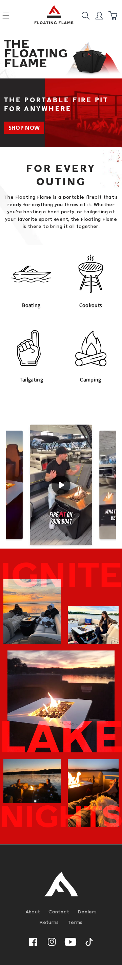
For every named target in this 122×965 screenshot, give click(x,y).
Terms (75, 922)
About (32, 912)
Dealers (87, 912)
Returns (49, 922)
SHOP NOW (24, 127)
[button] (86, 16)
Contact (58, 912)
